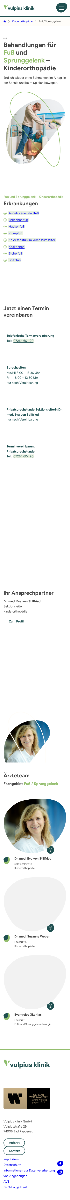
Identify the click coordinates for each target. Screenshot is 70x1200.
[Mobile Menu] (61, 8)
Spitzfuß (15, 260)
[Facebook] (60, 1164)
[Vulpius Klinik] (19, 8)
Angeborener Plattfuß (24, 213)
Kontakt (14, 1151)
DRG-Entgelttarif (15, 1187)
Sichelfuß (15, 253)
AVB (7, 1181)
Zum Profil (16, 621)
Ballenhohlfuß (18, 220)
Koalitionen (16, 247)
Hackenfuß (16, 226)
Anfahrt (14, 1143)
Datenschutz (12, 1165)
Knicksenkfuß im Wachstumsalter (32, 240)
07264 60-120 (23, 341)
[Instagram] (60, 1172)
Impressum (11, 1159)
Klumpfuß (15, 233)
